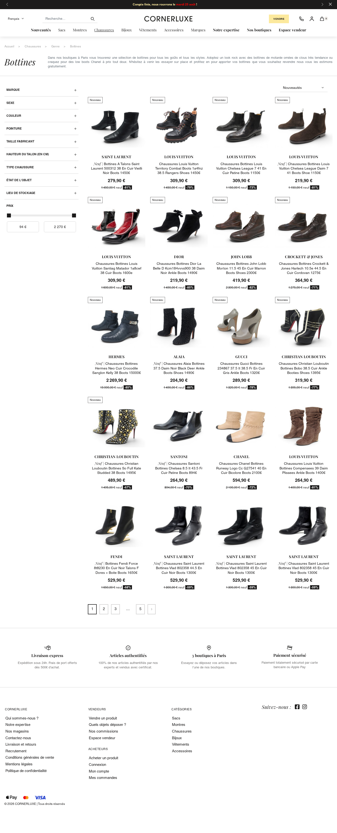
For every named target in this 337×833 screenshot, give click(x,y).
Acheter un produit (103, 758)
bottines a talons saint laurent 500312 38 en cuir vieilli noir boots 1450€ (116, 168)
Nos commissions (103, 731)
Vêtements (180, 744)
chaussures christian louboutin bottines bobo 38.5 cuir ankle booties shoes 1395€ (304, 368)
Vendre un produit (103, 718)
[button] (322, 18)
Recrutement (15, 751)
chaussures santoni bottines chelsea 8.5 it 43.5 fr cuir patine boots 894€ (179, 468)
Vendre (278, 18)
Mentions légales (19, 764)
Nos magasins (17, 731)
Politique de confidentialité (26, 771)
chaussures (33, 46)
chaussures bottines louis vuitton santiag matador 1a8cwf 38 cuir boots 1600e (116, 268)
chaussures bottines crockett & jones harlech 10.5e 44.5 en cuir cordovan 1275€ (304, 268)
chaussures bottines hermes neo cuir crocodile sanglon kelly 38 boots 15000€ (116, 368)
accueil (9, 46)
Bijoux (177, 738)
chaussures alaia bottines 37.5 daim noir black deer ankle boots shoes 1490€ (179, 368)
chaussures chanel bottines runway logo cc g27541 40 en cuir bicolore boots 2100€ (241, 468)
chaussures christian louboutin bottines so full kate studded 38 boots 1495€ (116, 468)
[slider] (9, 215)
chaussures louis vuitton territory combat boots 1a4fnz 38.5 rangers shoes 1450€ (179, 168)
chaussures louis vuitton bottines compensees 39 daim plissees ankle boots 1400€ (304, 468)
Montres (178, 724)
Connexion (97, 764)
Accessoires (182, 751)
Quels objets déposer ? (107, 724)
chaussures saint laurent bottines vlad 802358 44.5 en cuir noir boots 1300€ (178, 568)
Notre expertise (17, 724)
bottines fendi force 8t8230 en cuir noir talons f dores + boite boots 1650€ (116, 568)
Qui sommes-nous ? (21, 718)
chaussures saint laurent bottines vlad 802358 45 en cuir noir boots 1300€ (241, 568)
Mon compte (99, 771)
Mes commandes (103, 777)
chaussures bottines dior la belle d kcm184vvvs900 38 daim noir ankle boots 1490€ (179, 268)
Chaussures (182, 731)
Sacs (176, 718)
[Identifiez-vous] (312, 18)
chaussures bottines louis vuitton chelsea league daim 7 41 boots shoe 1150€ (304, 168)
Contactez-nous (18, 738)
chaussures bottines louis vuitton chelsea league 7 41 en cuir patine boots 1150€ (241, 168)
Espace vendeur (102, 738)
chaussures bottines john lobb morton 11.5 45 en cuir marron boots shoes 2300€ (241, 268)
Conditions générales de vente (29, 757)
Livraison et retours (20, 744)
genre (55, 46)
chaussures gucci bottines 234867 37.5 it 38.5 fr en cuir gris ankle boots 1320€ (241, 368)
